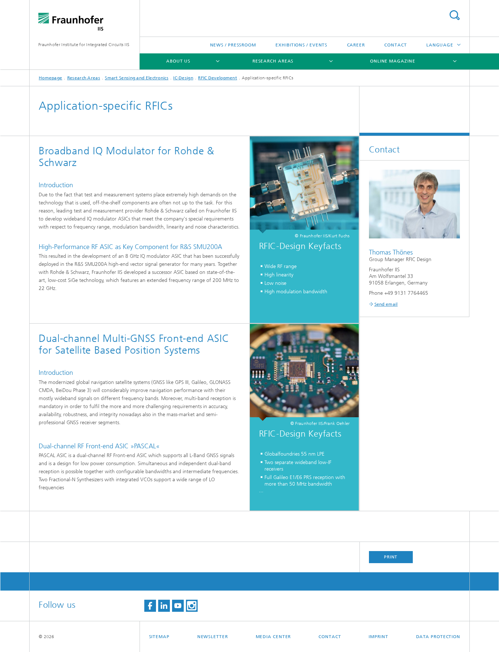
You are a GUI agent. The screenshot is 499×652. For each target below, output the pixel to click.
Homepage (50, 77)
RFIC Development (217, 77)
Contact (395, 45)
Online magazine (392, 61)
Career (356, 45)
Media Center (273, 636)
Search (454, 15)
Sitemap (159, 636)
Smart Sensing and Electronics (136, 77)
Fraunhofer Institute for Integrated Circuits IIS (83, 44)
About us (178, 61)
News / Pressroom (233, 45)
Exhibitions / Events (301, 45)
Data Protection (438, 636)
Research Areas (273, 61)
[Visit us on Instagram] (192, 606)
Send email (386, 304)
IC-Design (183, 77)
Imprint (378, 636)
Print (391, 556)
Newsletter (212, 636)
